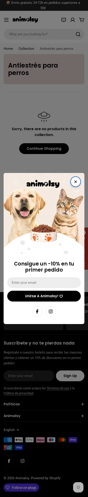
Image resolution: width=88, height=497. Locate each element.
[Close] (75, 181)
